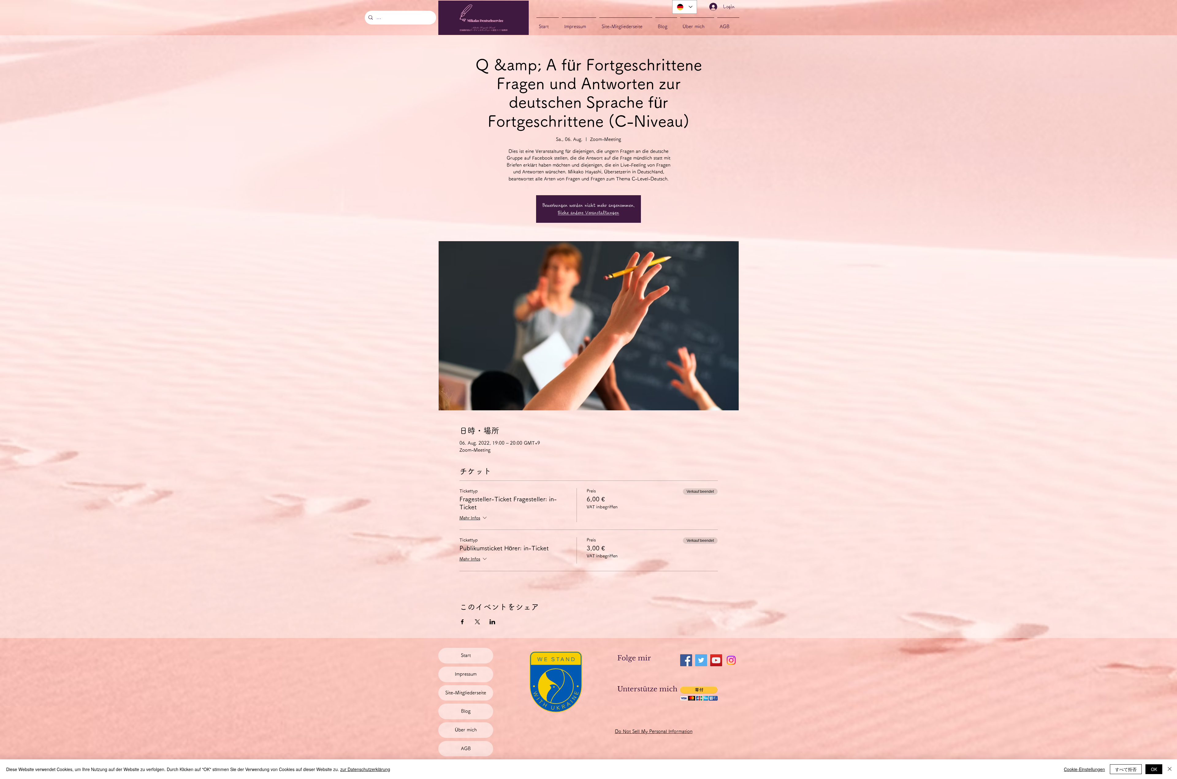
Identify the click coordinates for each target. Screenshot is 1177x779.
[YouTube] (716, 660)
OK (1154, 769)
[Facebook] (686, 660)
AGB (466, 748)
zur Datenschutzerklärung (365, 769)
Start (466, 655)
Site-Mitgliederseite (465, 692)
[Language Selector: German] (684, 7)
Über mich (466, 730)
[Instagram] (731, 660)
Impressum (466, 674)
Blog (465, 711)
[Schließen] (1169, 769)
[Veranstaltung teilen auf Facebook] (462, 621)
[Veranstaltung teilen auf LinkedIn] (492, 621)
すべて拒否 (1126, 769)
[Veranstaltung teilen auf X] (477, 621)
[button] (699, 693)
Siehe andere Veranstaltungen (588, 212)
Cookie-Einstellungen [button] (1084, 769)
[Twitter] (701, 660)
